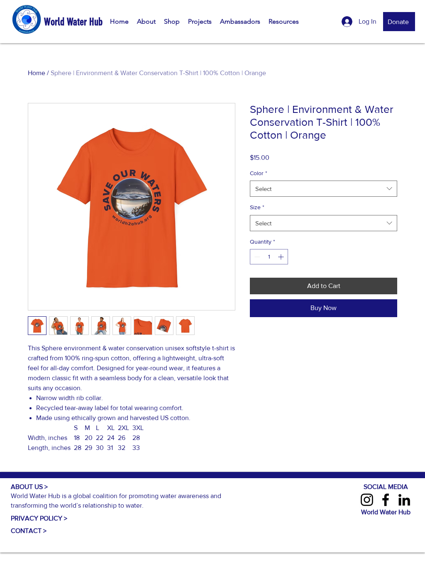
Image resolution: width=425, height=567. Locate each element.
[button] (146, 21)
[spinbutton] (268, 256)
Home (36, 72)
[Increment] (281, 256)
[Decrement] (256, 256)
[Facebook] (385, 499)
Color (258, 173)
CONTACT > (28, 530)
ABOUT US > (29, 486)
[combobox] (323, 189)
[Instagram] (367, 499)
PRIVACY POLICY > (39, 518)
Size (257, 207)
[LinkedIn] (404, 499)
